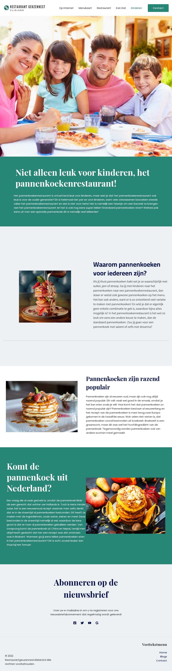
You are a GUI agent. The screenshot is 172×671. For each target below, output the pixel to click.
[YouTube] (89, 623)
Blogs (163, 656)
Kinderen (136, 8)
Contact (161, 660)
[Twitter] (82, 623)
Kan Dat (121, 8)
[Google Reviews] (97, 623)
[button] (158, 8)
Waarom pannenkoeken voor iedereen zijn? (126, 268)
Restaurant (104, 8)
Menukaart (85, 8)
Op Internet (66, 8)
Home (163, 652)
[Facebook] (74, 623)
